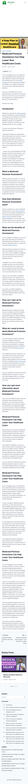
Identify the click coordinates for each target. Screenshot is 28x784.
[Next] (24, 670)
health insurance (21, 113)
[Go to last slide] (4, 670)
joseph (5, 66)
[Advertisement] (14, 20)
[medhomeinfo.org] (8, 3)
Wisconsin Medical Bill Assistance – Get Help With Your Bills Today (20, 639)
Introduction (9, 705)
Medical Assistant (6, 51)
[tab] (11, 686)
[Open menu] (25, 3)
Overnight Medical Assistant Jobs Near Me (7, 638)
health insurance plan (20, 361)
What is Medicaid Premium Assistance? (16, 707)
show (9, 71)
